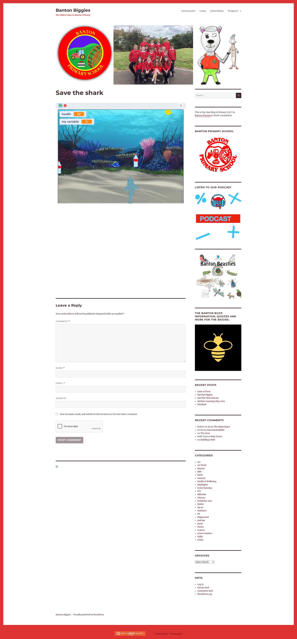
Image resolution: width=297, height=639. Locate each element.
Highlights (202, 484)
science (201, 530)
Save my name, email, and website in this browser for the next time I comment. (99, 414)
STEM (200, 540)
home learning (204, 488)
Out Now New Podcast (208, 398)
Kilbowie (201, 494)
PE (198, 514)
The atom (205, 433)
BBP (199, 471)
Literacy (201, 497)
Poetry (200, 527)
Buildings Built (207, 439)
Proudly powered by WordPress (88, 614)
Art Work (201, 465)
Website (61, 398)
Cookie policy (161, 634)
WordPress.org (204, 594)
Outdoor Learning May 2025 (211, 401)
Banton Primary (203, 115)
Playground (203, 517)
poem (200, 523)
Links (203, 10)
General (201, 478)
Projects (233, 10)
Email (60, 383)
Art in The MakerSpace (219, 426)
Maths (200, 504)
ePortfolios (217, 10)
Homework (188, 10)
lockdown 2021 (204, 501)
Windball (201, 404)
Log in (200, 584)
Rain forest (216, 436)
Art (198, 462)
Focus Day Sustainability (212, 430)
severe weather (204, 533)
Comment (63, 321)
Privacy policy (176, 634)
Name (60, 368)
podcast (201, 520)
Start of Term (204, 391)
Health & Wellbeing (206, 481)
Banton (201, 468)
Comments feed (205, 591)
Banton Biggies (73, 10)
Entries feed (203, 587)
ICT (199, 491)
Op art (200, 507)
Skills (200, 536)
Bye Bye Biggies (205, 394)
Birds (200, 475)
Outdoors (202, 510)
